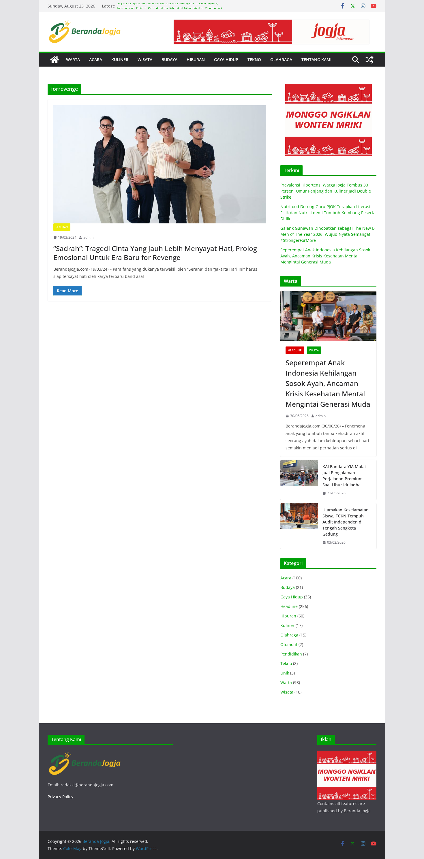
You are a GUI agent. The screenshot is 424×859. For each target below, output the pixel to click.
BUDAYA (169, 59)
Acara (285, 578)
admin (88, 237)
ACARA (95, 59)
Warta (314, 350)
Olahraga (289, 635)
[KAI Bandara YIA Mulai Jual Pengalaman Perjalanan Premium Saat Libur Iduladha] (299, 480)
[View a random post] (369, 60)
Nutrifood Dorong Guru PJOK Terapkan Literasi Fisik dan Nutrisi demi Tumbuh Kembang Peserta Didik (328, 212)
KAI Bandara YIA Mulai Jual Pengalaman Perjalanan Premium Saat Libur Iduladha (344, 475)
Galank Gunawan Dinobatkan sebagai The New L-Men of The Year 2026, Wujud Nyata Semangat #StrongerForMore (328, 234)
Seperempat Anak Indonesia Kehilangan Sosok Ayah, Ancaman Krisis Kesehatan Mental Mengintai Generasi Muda (325, 256)
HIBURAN (196, 59)
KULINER (119, 59)
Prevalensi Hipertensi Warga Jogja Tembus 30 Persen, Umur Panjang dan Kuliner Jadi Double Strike (325, 191)
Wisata (286, 692)
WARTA (73, 59)
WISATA (145, 59)
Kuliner (287, 625)
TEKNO (254, 59)
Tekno (286, 663)
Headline (295, 350)
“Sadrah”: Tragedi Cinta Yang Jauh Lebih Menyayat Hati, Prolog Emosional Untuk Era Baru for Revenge (155, 253)
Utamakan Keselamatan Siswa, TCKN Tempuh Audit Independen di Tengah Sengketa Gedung (345, 522)
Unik (284, 673)
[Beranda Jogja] (54, 60)
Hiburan (62, 227)
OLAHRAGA (281, 59)
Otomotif (288, 644)
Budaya (287, 587)
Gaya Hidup (291, 597)
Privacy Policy (60, 796)
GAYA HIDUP (226, 59)
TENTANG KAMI (316, 59)
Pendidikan (291, 654)
